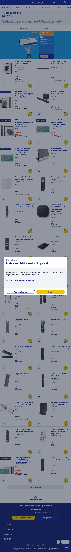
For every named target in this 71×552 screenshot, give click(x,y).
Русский (15, 260)
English (8, 260)
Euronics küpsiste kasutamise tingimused (20, 280)
